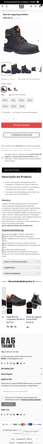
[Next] (38, 40)
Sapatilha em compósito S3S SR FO (11, 318)
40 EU (5, 100)
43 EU (29, 100)
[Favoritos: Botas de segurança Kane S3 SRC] (24, 305)
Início (3, 11)
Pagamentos (9, 267)
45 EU (13, 106)
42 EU (21, 100)
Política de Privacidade (31, 400)
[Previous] (5, 40)
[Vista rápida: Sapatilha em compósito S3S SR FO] (5, 311)
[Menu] (2, 6)
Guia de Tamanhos (18, 95)
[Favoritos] (35, 6)
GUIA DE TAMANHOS (12, 273)
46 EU (22, 106)
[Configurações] (31, 6)
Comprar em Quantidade (21, 135)
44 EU (5, 106)
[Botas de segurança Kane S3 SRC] (31, 300)
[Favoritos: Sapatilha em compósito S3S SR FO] (5, 305)
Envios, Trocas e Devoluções (26, 112)
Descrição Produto (11, 170)
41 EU (13, 100)
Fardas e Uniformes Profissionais (17, 11)
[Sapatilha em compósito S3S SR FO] (12, 300)
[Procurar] (6, 6)
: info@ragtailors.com (14, 358)
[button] (40, 6)
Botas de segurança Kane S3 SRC (31, 318)
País (12, 439)
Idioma (11, 443)
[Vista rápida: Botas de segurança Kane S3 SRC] (24, 311)
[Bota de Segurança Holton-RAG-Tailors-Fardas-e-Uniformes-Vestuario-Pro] (16, 69)
